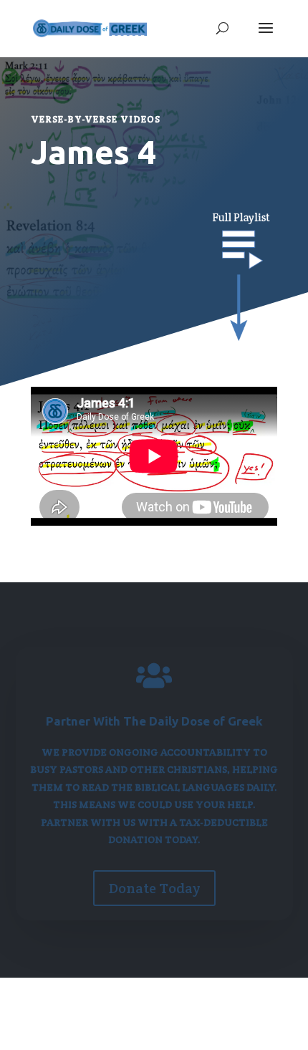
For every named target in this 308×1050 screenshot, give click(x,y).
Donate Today (154, 888)
